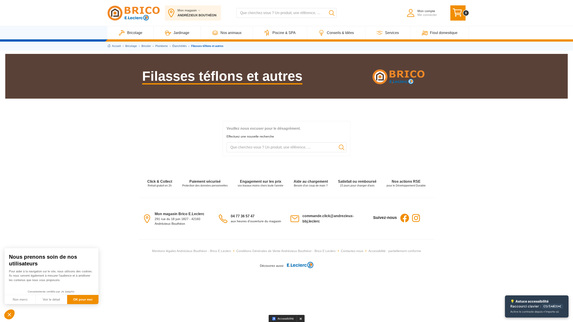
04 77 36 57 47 (242, 216)
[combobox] (286, 13)
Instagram (415, 218)
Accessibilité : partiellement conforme (394, 251)
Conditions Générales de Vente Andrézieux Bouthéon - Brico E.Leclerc (286, 251)
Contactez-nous (352, 251)
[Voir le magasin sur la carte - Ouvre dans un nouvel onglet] (148, 218)
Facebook (404, 218)
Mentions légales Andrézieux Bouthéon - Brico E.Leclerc (191, 251)
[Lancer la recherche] (331, 13)
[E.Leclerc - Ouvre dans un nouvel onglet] (298, 265)
